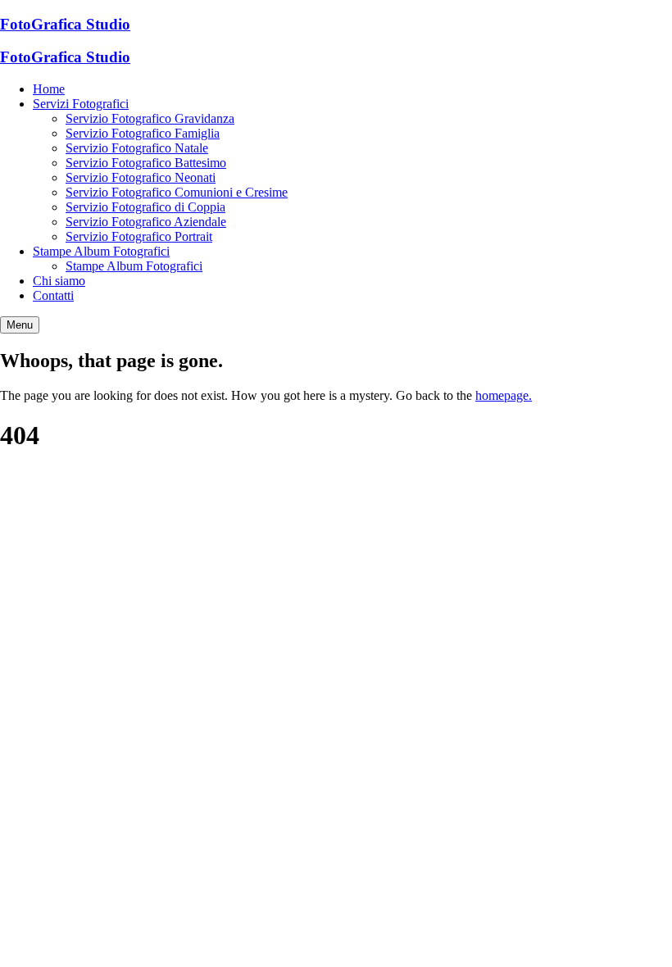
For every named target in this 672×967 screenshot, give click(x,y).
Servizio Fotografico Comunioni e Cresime (177, 192)
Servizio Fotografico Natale (137, 148)
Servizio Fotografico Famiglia (143, 133)
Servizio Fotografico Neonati (141, 177)
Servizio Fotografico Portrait (139, 236)
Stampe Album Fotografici (101, 251)
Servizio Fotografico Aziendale (146, 222)
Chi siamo (59, 281)
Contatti (53, 295)
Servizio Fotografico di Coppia (145, 207)
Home (49, 89)
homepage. (503, 395)
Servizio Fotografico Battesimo (146, 163)
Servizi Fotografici (81, 104)
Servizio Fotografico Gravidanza (150, 118)
